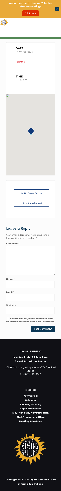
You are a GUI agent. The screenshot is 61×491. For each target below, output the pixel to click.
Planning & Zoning (30, 404)
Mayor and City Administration (30, 412)
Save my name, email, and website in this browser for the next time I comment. (30, 320)
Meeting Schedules (30, 421)
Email (10, 292)
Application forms (30, 408)
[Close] (57, 9)
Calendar (30, 400)
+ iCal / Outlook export (31, 203)
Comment (13, 243)
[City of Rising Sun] (4, 23)
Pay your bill (30, 395)
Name (10, 279)
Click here (30, 13)
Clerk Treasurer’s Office (31, 417)
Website (11, 305)
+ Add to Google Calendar (31, 193)
